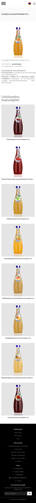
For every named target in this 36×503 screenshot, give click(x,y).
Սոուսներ (18, 461)
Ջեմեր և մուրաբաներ (18, 458)
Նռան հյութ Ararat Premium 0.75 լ (18, 417)
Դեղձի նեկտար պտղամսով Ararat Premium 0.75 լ (18, 298)
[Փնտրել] (34, 3)
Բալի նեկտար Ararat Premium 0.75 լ (18, 139)
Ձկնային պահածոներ (18, 455)
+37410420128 (19, 475)
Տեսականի (18, 435)
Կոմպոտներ (18, 449)
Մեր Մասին (18, 432)
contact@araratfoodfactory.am (19, 478)
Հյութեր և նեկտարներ (18, 452)
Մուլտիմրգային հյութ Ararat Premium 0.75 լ (18, 258)
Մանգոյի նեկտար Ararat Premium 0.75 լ (18, 338)
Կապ (18, 438)
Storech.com (23, 499)
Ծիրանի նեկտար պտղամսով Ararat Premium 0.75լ (18, 378)
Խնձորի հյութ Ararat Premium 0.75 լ (18, 219)
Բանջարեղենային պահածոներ (18, 446)
